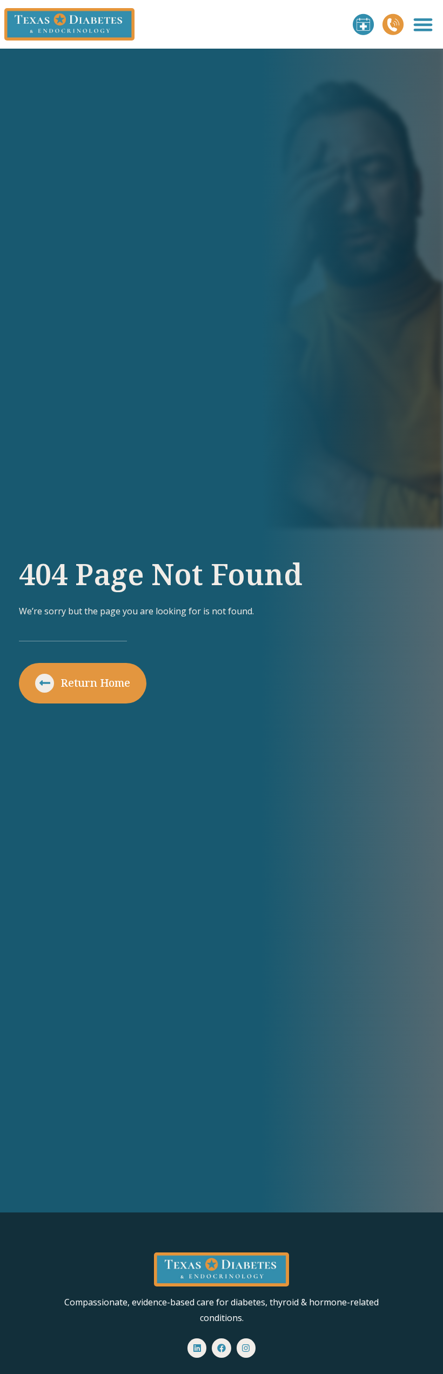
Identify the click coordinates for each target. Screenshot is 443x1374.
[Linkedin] (196, 1347)
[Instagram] (246, 1347)
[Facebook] (221, 1347)
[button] (423, 24)
